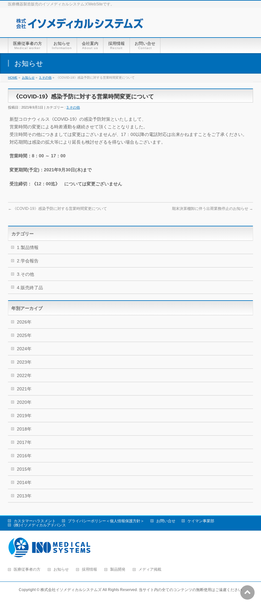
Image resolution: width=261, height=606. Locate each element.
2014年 (24, 482)
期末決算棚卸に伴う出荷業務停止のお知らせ (212, 208)
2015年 (24, 469)
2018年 (24, 428)
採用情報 (89, 569)
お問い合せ (165, 521)
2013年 (24, 495)
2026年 (24, 321)
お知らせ (28, 77)
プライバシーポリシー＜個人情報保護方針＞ (106, 521)
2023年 (24, 362)
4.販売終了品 (30, 287)
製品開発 (117, 569)
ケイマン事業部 (200, 521)
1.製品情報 (28, 247)
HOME (13, 77)
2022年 (24, 375)
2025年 (24, 335)
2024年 (24, 348)
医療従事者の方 (27, 569)
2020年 (24, 402)
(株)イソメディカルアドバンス (40, 525)
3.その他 (45, 77)
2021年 (24, 388)
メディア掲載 (149, 569)
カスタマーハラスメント (35, 521)
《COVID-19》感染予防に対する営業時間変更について (57, 208)
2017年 (24, 442)
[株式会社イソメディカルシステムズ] (79, 25)
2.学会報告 (28, 260)
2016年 (24, 455)
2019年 (24, 415)
